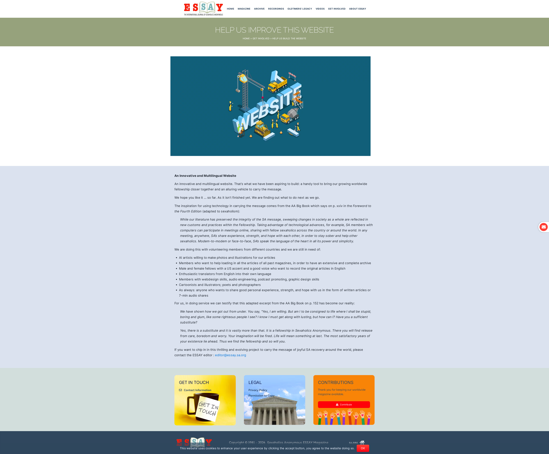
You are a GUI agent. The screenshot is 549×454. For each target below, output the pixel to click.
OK (363, 448)
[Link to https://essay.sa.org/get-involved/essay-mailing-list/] (544, 227)
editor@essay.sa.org (230, 355)
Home (246, 38)
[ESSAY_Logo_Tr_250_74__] (194, 438)
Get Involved (261, 38)
